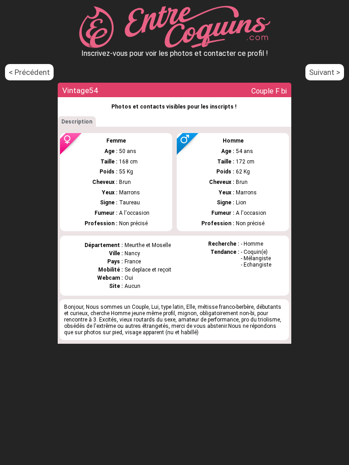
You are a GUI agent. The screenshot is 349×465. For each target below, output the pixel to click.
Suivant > (324, 72)
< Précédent (29, 72)
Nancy (132, 253)
